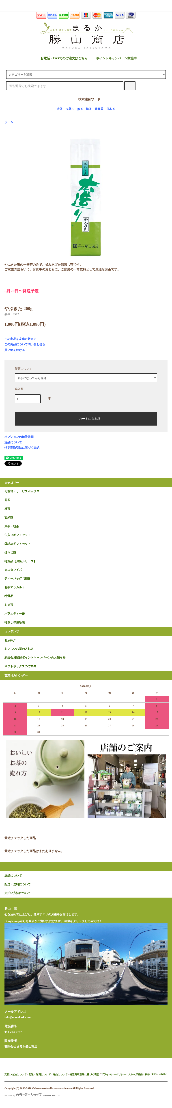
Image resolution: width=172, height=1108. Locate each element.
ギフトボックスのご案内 (20, 666)
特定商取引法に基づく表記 (21, 447)
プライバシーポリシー (113, 1074)
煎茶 (80, 109)
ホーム (8, 122)
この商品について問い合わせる (24, 344)
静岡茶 (99, 109)
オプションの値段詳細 (19, 436)
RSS (154, 1074)
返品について (13, 442)
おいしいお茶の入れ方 (19, 648)
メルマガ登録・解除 (139, 1074)
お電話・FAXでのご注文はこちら (64, 58)
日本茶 (110, 109)
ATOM (162, 1074)
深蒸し (70, 109)
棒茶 (89, 109)
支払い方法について (15, 1074)
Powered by (9, 1096)
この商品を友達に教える (20, 339)
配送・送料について (40, 1074)
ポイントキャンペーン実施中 (116, 58)
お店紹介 (10, 640)
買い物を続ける (14, 350)
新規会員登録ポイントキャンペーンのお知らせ (35, 657)
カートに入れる (90, 418)
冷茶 (60, 109)
